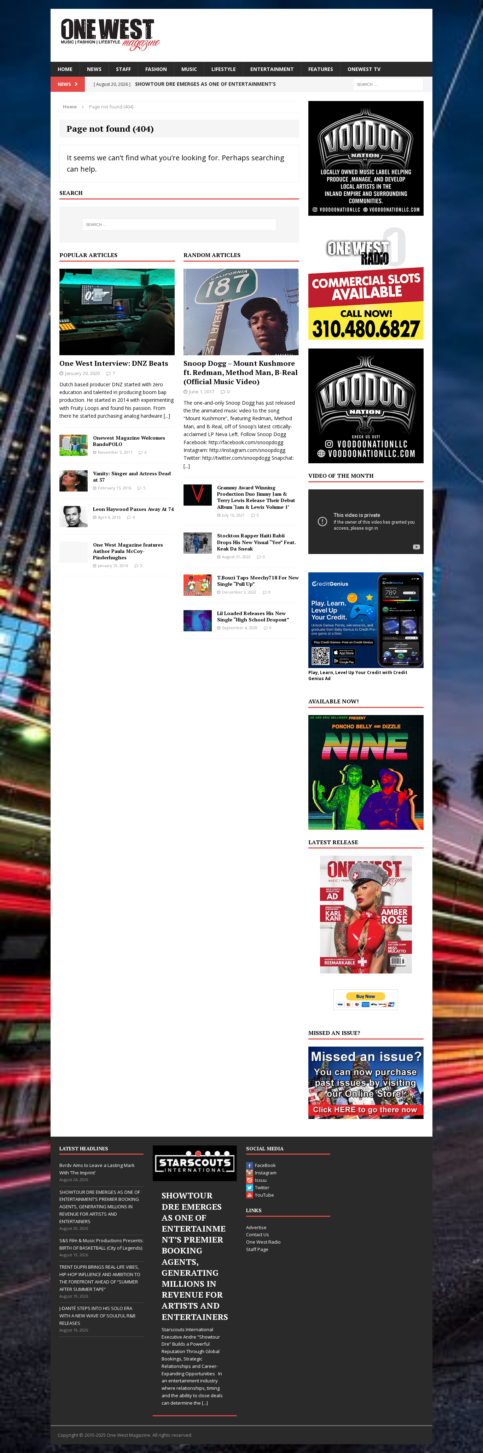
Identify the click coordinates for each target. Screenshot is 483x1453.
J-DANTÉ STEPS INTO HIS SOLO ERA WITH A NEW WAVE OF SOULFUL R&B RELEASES (97, 1315)
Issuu (261, 1180)
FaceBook (265, 1165)
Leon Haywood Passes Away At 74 (133, 509)
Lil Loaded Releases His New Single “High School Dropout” (253, 616)
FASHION (156, 69)
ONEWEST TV (364, 69)
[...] (167, 415)
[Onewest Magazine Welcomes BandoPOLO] (73, 451)
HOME (65, 69)
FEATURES (320, 69)
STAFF (123, 69)
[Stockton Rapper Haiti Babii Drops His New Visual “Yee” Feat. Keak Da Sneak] (198, 549)
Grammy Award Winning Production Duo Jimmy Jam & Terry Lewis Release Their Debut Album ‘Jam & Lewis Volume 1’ (256, 497)
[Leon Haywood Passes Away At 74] (73, 522)
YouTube (264, 1195)
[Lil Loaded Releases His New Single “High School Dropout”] (198, 627)
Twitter (262, 1187)
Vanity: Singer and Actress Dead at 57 (132, 476)
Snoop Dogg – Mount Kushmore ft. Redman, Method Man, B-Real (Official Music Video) (241, 372)
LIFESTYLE (223, 69)
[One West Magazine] (241, 35)
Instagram (266, 1172)
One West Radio (263, 1242)
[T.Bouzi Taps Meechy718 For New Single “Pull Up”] (198, 591)
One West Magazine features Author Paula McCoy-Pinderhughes (128, 551)
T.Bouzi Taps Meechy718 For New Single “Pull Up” (258, 580)
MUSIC (189, 69)
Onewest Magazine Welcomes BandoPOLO (129, 440)
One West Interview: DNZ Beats (113, 363)
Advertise (256, 1227)
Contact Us (257, 1234)
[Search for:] (388, 84)
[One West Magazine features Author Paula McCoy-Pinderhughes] (73, 558)
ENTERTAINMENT (272, 69)
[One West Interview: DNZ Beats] (117, 350)
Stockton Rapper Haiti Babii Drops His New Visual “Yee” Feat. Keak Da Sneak (256, 542)
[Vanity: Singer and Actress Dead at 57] (73, 487)
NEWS (94, 69)
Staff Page (257, 1249)
